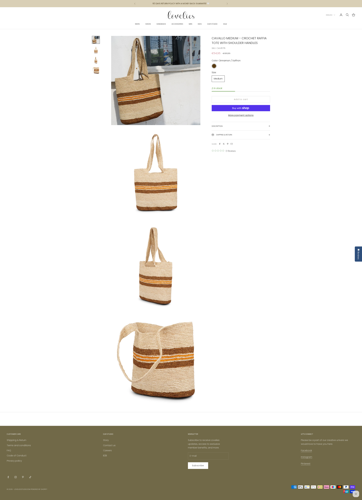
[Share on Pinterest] (228, 144)
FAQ (9, 450)
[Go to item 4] (96, 70)
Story (106, 440)
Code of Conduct (16, 455)
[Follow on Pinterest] (22, 477)
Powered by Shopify (39, 489)
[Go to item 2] (96, 50)
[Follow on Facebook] (8, 477)
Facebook (306, 450)
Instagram (306, 457)
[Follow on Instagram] (15, 477)
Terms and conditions (19, 445)
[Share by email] (231, 144)
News (137, 24)
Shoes (148, 24)
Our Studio (212, 24)
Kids (200, 24)
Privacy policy (14, 460)
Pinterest (305, 463)
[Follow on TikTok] (30, 477)
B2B (105, 455)
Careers (107, 450)
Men (190, 24)
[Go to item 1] (96, 40)
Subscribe (198, 465)
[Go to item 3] (96, 60)
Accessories (177, 24)
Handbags (161, 24)
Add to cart (241, 99)
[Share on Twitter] (224, 144)
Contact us (109, 445)
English (329, 15)
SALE (225, 24)
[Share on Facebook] (220, 144)
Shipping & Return (16, 440)
